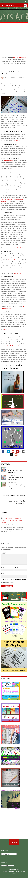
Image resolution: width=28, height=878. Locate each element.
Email (16, 567)
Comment (3, 553)
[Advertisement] (14, 40)
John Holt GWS (17, 273)
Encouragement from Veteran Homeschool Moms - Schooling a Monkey (11, 520)
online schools (16, 140)
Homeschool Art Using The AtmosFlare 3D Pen (17, 502)
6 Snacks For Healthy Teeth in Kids (13, 495)
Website (3, 574)
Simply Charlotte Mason (19, 247)
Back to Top (14, 842)
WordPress (11, 871)
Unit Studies (7, 329)
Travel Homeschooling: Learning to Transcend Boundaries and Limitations (17, 487)
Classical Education (8, 160)
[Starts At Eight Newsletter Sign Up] (14, 600)
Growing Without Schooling (14, 259)
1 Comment (12, 77)
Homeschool (4, 69)
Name (2, 567)
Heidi (6, 77)
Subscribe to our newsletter (19, 57)
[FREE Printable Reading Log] (14, 671)
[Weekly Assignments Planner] (14, 639)
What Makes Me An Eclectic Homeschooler (14, 345)
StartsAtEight (13, 869)
